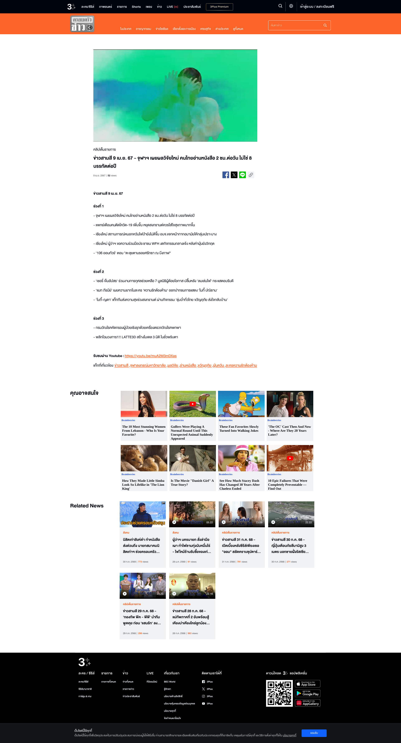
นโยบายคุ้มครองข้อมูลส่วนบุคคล (179, 704)
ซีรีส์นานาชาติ (85, 689)
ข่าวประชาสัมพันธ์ (131, 696)
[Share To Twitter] (234, 175)
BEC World (169, 682)
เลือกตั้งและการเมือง (184, 28)
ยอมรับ (314, 733)
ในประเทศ (125, 28)
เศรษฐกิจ (205, 28)
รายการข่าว (128, 689)
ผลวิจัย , (174, 365)
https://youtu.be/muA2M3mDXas (150, 356)
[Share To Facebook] (225, 175)
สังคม (126, 532)
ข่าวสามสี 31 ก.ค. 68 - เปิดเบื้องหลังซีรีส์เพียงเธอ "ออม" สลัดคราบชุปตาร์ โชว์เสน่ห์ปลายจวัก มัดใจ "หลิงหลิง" (240, 546)
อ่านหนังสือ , (189, 365)
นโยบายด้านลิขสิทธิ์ (173, 696)
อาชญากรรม (143, 28)
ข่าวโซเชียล (162, 28)
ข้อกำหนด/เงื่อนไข (172, 718)
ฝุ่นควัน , (219, 365)
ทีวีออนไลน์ (152, 682)
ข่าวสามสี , (122, 365)
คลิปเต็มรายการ (231, 532)
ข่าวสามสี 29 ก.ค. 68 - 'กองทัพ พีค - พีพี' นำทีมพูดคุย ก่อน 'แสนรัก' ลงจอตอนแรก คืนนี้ (142, 617)
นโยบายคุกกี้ (170, 711)
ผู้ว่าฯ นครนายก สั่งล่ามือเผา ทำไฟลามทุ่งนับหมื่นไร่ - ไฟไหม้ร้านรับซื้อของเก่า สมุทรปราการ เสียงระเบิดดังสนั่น (191, 546)
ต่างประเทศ (222, 28)
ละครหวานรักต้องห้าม (241, 365)
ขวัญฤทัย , (205, 365)
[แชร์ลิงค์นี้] (250, 175)
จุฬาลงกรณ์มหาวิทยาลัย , (149, 365)
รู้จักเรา (167, 689)
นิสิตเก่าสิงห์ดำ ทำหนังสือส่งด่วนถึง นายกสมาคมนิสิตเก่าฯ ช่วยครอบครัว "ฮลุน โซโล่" (141, 546)
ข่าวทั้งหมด (128, 682)
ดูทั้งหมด (238, 28)
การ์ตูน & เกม (85, 696)
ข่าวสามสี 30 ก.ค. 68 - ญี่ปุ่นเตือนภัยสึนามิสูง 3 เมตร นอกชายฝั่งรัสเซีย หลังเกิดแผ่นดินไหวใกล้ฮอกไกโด (289, 546)
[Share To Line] (242, 175)
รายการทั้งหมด (108, 682)
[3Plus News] (91, 24)
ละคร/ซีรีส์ (83, 682)
